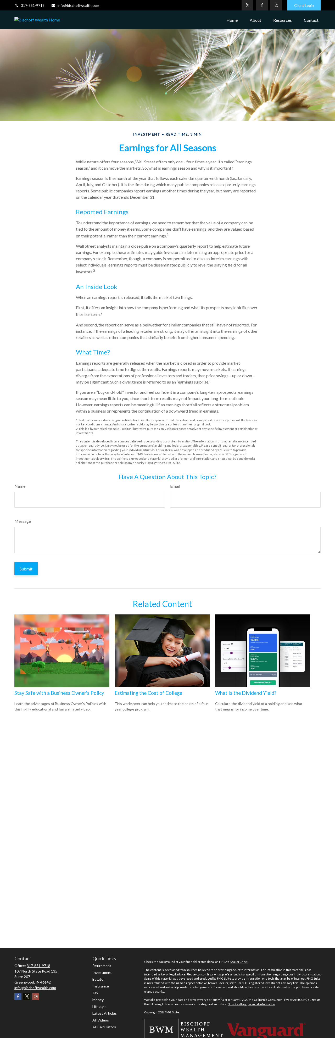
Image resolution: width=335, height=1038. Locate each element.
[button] (232, 19)
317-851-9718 (32, 5)
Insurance (100, 986)
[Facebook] (262, 5)
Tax (95, 993)
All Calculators (104, 1027)
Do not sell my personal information (251, 1004)
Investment (102, 972)
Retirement (101, 965)
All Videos (100, 1020)
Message (22, 521)
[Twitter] (247, 5)
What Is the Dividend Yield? (245, 693)
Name (19, 486)
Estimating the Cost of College (148, 693)
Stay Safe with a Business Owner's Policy (59, 693)
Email (175, 486)
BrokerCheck (239, 961)
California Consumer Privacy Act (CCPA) (281, 999)
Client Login (304, 5)
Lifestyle (99, 1006)
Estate (97, 979)
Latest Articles (104, 1013)
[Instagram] (276, 5)
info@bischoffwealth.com (78, 5)
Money (98, 999)
